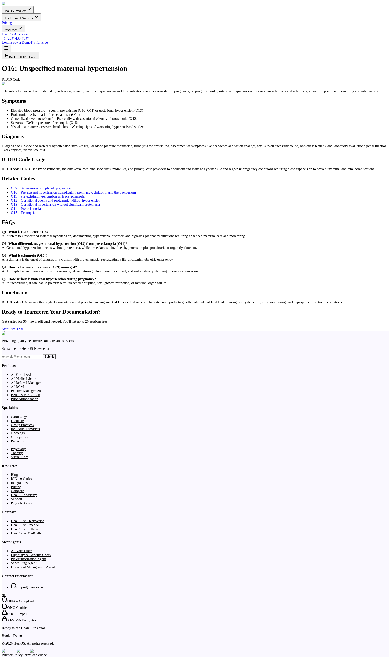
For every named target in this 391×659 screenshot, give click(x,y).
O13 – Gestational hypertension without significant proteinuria (55, 204)
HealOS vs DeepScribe (27, 521)
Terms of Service (35, 655)
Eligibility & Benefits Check (31, 555)
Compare (17, 491)
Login (6, 42)
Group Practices (22, 425)
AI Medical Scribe (24, 378)
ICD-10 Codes (21, 479)
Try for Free (39, 42)
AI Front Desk (21, 374)
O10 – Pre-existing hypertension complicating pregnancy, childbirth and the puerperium (73, 192)
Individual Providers (25, 429)
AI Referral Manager (26, 383)
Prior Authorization (24, 399)
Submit (49, 356)
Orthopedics (19, 437)
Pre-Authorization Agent (28, 559)
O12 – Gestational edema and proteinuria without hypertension (55, 200)
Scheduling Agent (23, 563)
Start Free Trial (12, 329)
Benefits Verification (25, 395)
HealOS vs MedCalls (26, 533)
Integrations (19, 483)
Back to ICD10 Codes (23, 57)
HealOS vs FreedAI (25, 525)
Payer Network (22, 503)
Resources (11, 30)
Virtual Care (19, 457)
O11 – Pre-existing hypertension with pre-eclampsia (48, 196)
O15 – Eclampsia (23, 213)
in (4, 595)
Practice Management (26, 391)
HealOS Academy (15, 34)
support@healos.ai (29, 587)
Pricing (7, 23)
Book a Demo (20, 42)
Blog (14, 475)
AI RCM (17, 387)
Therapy (17, 453)
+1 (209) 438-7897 (15, 38)
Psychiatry (18, 449)
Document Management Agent (33, 567)
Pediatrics (18, 441)
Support (16, 499)
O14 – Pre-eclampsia (26, 208)
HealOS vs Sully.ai (24, 529)
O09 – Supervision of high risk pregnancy (41, 188)
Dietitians (17, 421)
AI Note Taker (21, 551)
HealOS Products (15, 11)
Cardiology (19, 417)
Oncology (18, 433)
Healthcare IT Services (19, 18)
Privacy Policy (12, 655)
